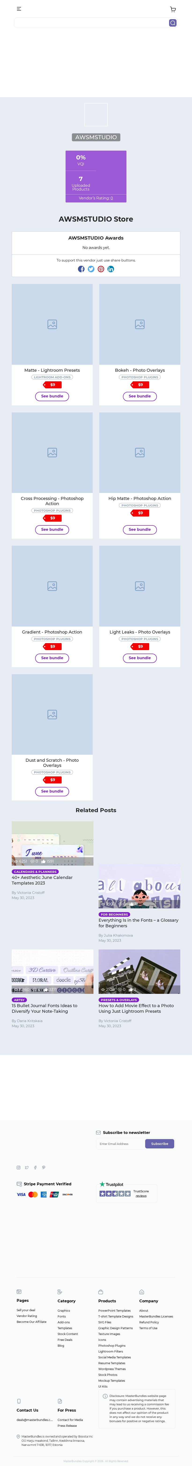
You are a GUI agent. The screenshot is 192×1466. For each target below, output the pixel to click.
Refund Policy (149, 1322)
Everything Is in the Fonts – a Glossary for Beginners (138, 923)
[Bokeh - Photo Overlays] (139, 324)
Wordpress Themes (112, 1369)
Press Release (67, 1425)
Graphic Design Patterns (115, 1328)
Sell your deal (26, 1310)
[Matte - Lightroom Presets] (52, 324)
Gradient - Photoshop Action (52, 632)
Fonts (62, 1316)
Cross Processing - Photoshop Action (52, 501)
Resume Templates (111, 1363)
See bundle (52, 396)
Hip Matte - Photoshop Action (139, 498)
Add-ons (64, 1322)
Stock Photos (107, 1375)
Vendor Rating (27, 1316)
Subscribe (159, 1144)
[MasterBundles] (96, 9)
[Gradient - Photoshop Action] (52, 586)
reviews (141, 1195)
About (143, 1310)
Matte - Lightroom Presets (52, 370)
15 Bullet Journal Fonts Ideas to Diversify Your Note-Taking (44, 1008)
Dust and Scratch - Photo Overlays (52, 763)
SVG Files (104, 1322)
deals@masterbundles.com (36, 1420)
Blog (61, 1345)
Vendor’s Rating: (96, 198)
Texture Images (109, 1334)
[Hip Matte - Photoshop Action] (139, 452)
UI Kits (102, 1386)
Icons (102, 1340)
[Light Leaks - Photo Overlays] (139, 586)
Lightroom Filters (110, 1351)
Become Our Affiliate (31, 1322)
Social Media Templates (114, 1357)
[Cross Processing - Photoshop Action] (52, 452)
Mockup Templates (111, 1380)
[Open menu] (19, 9)
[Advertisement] (96, 64)
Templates (65, 1328)
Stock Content (68, 1334)
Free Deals (65, 1340)
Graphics (64, 1310)
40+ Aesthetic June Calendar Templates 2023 (42, 880)
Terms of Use (148, 1328)
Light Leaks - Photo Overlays (140, 632)
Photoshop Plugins (112, 1345)
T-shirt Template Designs (115, 1316)
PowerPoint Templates (114, 1310)
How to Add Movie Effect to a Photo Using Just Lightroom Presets (136, 1008)
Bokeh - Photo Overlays (140, 370)
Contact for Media (70, 1420)
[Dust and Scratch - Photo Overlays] (52, 714)
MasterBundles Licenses (156, 1316)
